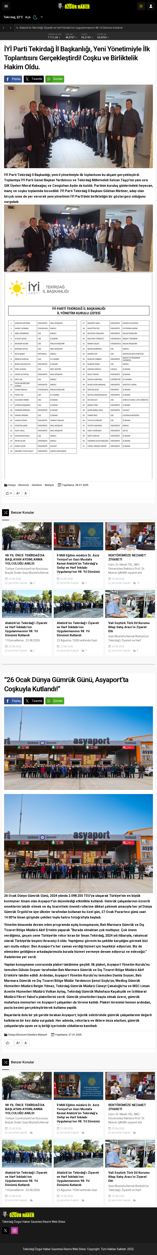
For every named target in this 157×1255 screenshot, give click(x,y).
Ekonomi (23, 485)
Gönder (58, 79)
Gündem (37, 485)
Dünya (12, 485)
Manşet (49, 485)
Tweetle (37, 79)
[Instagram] (14, 1230)
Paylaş (16, 79)
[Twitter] (5, 1230)
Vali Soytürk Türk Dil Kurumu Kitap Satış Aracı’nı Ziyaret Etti (54, 27)
